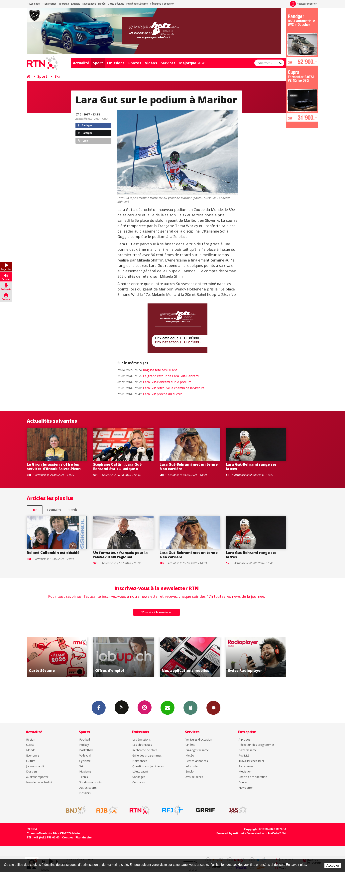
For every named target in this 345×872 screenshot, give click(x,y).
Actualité (81, 63)
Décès (102, 3)
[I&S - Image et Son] (238, 810)
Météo (189, 755)
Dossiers (32, 771)
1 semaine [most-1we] (53, 509)
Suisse (30, 745)
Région (30, 739)
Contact (244, 782)
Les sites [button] (34, 3)
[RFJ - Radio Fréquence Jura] (172, 810)
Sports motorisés (90, 782)
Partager (86, 125)
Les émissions (141, 739)
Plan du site (83, 837)
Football (84, 739)
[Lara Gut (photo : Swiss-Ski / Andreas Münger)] (177, 152)
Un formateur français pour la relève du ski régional (120, 554)
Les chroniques (142, 745)
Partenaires (246, 766)
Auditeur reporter (37, 777)
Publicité (244, 755)
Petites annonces (196, 761)
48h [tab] (34, 509)
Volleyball (85, 755)
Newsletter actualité (39, 782)
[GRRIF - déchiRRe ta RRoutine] (205, 810)
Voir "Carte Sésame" (256, 657)
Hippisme (85, 771)
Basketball (86, 750)
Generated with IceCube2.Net (266, 833)
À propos (244, 739)
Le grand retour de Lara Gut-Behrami (158, 376)
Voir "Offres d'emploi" (57, 657)
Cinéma (190, 745)
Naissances (89, 3)
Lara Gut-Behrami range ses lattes (251, 466)
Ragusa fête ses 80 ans (147, 370)
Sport (98, 63)
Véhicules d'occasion (162, 3)
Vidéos (151, 63)
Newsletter (246, 787)
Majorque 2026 (192, 63)
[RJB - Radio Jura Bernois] (107, 810)
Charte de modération (253, 777)
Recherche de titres (144, 750)
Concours (138, 782)
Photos (134, 63)
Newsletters (167, 708)
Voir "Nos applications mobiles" (123, 657)
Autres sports (88, 787)
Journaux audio (36, 766)
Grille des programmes (147, 755)
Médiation (245, 771)
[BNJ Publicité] (74, 810)
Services (168, 63)
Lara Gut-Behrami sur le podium (154, 382)
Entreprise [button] (50, 3)
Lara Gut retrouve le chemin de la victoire (160, 388)
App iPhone (190, 708)
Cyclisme (85, 761)
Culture (30, 761)
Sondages (138, 777)
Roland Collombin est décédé (53, 552)
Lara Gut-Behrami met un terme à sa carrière (189, 466)
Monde (30, 750)
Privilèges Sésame (137, 3)
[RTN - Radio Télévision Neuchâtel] (140, 810)
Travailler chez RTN (251, 761)
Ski (57, 76)
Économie (32, 755)
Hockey (84, 745)
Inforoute (64, 3)
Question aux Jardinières (148, 766)
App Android (213, 708)
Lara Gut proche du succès (149, 394)
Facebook (99, 708)
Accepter (332, 865)
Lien (85, 140)
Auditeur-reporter (307, 3)
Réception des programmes (257, 745)
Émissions (115, 63)
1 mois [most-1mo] (72, 509)
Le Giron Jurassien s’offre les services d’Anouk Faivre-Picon (54, 466)
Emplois (75, 3)
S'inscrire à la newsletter (156, 612)
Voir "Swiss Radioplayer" (190, 657)
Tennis (83, 777)
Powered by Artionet (230, 833)
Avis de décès (194, 777)
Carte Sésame (116, 3)
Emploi (189, 771)
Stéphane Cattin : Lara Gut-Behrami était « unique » (118, 466)
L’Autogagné (140, 771)
